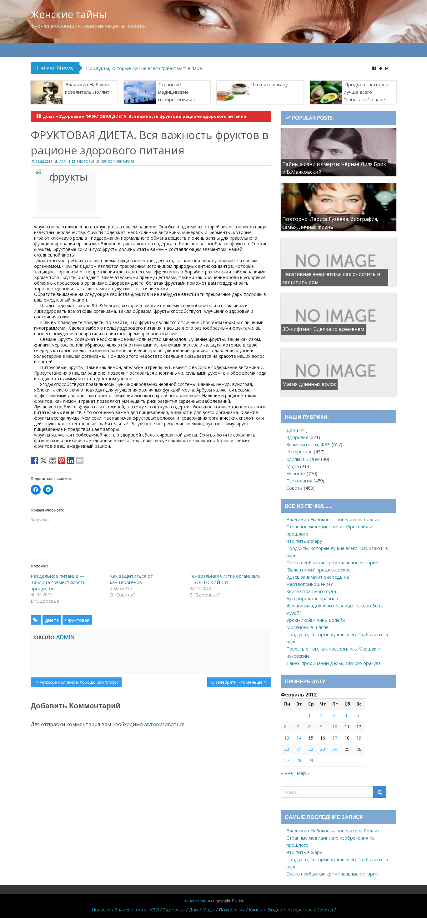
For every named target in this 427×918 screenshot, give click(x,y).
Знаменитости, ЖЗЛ (308, 444)
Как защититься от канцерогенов (131, 579)
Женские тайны (69, 14)
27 (286, 760)
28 (298, 760)
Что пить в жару (269, 84)
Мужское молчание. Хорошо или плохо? (78, 683)
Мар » (303, 773)
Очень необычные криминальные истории (332, 563)
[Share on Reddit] (52, 460)
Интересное (299, 452)
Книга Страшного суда (311, 591)
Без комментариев (117, 161)
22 (310, 749)
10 (334, 727)
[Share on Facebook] (34, 460)
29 (310, 760)
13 (286, 738)
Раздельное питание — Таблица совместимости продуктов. (58, 582)
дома (49, 116)
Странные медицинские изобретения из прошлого (176, 95)
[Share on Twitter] (43, 460)
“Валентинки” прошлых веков (318, 570)
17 (334, 738)
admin (64, 161)
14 (298, 738)
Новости (295, 473)
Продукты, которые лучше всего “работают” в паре (144, 68)
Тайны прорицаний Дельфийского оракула (333, 663)
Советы (294, 488)
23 (322, 749)
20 (286, 749)
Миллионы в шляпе (307, 627)
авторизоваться (164, 724)
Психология (299, 481)
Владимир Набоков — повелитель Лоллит (90, 88)
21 (298, 749)
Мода (292, 466)
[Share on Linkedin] (70, 460)
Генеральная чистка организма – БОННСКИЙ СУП (224, 579)
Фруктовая (77, 620)
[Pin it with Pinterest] (61, 460)
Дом (291, 430)
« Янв (287, 773)
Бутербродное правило (312, 598)
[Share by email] (79, 460)
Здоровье (70, 116)
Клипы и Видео (303, 459)
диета (52, 620)
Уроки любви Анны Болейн (315, 620)
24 (334, 749)
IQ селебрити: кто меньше (236, 683)
